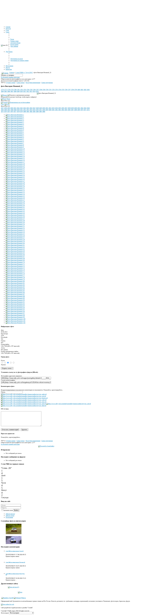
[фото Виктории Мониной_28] (15, 183)
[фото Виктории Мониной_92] (15, 304)
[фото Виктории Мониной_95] (15, 309)
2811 (24, 91)
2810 (21, 91)
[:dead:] (23, 405)
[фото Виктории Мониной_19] (15, 166)
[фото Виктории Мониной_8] (15, 128)
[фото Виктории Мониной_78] (15, 277)
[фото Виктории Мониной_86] (15, 292)
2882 (31, 111)
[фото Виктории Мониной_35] (15, 196)
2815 (37, 91)
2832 (50, 108)
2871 (85, 110)
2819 (8, 108)
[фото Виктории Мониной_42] (15, 209)
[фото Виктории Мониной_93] (15, 306)
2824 (24, 108)
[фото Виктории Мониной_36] (15, 198)
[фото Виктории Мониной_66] (15, 255)
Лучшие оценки (10, 82)
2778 (8, 90)
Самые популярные (47, 82)
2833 (53, 108)
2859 (46, 110)
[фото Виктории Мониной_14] (15, 156)
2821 (15, 108)
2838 (69, 108)
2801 (81, 90)
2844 (88, 108)
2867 (72, 110)
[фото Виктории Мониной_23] (15, 173)
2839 (72, 108)
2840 (75, 108)
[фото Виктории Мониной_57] (15, 237)
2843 (85, 108)
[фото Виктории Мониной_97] (15, 313)
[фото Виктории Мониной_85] (15, 290)
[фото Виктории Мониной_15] (15, 158)
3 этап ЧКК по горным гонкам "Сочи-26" (15, 551)
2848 (11, 110)
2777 (5, 90)
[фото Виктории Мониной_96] (15, 311)
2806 (8, 91)
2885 (40, 111)
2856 (37, 110)
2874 (5, 111)
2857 (40, 110)
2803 (88, 90)
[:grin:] (24, 398)
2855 (34, 110)
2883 (34, 111)
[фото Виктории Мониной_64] (15, 251)
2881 (27, 111)
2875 (8, 111)
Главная (11, 72)
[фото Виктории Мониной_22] (15, 171)
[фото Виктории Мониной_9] (15, 130)
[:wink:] (23, 400)
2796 (66, 90)
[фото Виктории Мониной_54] (15, 232)
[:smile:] (24, 394)
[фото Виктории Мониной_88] (15, 296)
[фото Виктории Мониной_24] (15, 175)
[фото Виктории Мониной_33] (15, 192)
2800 (78, 90)
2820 (11, 108)
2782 (21, 90)
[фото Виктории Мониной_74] (15, 270)
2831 (46, 108)
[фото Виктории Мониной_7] (15, 126)
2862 (56, 110)
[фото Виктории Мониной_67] (15, 256)
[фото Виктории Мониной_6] (15, 124)
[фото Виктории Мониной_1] (15, 115)
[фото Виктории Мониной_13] (15, 154)
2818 (5, 108)
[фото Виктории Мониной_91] (15, 302)
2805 (5, 91)
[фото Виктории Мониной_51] (15, 226)
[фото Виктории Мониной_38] (15, 202)
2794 (59, 90)
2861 (53, 110)
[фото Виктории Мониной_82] (15, 285)
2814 (34, 91)
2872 (88, 110)
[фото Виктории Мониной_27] (15, 181)
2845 (2, 110)
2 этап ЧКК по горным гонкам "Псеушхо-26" (15, 562)
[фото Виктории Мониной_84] (15, 289)
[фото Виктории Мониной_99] (15, 317)
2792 (53, 90)
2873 (2, 111)
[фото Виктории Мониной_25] (15, 177)
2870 (81, 110)
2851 (21, 110)
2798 (72, 90)
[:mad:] (23, 404)
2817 (2, 108)
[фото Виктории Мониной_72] (15, 266)
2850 (18, 110)
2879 (21, 111)
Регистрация (9, 517)
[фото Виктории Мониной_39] (15, 203)
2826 (31, 108)
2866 (69, 110)
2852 (24, 110)
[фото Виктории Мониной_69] (15, 260)
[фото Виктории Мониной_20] (15, 168)
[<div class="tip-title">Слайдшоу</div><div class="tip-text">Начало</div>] (4, 95)
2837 (66, 108)
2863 (59, 110)
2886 (43, 111)
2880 (24, 111)
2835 (59, 108)
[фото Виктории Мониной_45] (15, 215)
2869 (78, 110)
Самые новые (21, 82)
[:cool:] (23, 396)
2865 (66, 110)
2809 (18, 91)
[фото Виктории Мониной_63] (15, 249)
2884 (37, 111)
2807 (11, 91)
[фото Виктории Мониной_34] (15, 194)
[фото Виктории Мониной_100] (15, 319)
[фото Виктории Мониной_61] (15, 245)
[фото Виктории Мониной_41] (15, 207)
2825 (27, 108)
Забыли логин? (10, 515)
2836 (62, 108)
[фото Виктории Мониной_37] (15, 200)
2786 (34, 90)
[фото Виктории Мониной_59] (15, 241)
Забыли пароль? (10, 514)
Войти (16, 510)
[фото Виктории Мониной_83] (15, 287)
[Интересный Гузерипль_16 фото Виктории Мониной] (13, 534)
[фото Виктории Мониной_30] (15, 186)
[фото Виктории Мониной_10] (15, 149)
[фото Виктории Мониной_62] (15, 247)
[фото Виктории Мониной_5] (15, 122)
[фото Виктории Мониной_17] (15, 162)
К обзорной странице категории (10, 77)
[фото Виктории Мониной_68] (15, 258)
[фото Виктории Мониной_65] (15, 253)
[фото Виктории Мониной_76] (15, 273)
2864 (62, 110)
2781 (18, 90)
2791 (50, 90)
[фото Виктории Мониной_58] (15, 239)
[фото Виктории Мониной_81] (15, 283)
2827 (34, 108)
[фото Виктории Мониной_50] (15, 224)
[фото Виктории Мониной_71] (15, 264)
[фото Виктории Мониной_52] (15, 228)
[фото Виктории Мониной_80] (15, 281)
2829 (40, 108)
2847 (8, 110)
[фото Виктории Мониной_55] (15, 234)
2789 (43, 90)
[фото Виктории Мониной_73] (15, 268)
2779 (11, 90)
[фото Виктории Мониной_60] (15, 243)
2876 (11, 111)
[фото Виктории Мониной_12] (15, 152)
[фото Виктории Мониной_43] (15, 211)
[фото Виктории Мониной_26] (15, 179)
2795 (62, 90)
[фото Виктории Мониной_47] (15, 219)
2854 (31, 110)
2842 (81, 108)
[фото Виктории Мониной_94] (15, 307)
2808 (15, 91)
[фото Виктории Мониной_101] (15, 321)
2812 (27, 91)
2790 (46, 90)
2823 (21, 108)
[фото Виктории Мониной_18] (15, 164)
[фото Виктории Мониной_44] (15, 213)
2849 (15, 110)
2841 (78, 108)
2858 (43, 110)
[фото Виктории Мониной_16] (15, 160)
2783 (24, 90)
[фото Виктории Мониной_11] (15, 151)
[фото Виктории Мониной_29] (15, 185)
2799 (75, 90)
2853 (27, 110)
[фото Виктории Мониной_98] (15, 315)
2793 (56, 90)
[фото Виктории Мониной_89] (15, 298)
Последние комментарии (33, 82)
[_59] (13, 545)
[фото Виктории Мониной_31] (15, 188)
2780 (15, 90)
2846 (5, 110)
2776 (2, 90)
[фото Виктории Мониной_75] (15, 272)
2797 (69, 90)
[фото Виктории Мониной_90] (15, 300)
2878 (18, 111)
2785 (31, 90)
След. (2, 104)
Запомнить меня (8, 510)
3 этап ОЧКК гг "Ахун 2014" (24, 72)
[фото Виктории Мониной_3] (15, 118)
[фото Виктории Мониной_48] (15, 220)
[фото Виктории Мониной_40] (15, 205)
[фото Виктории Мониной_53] (15, 230)
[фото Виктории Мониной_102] (15, 323)
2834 (56, 108)
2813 (31, 91)
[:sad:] (68, 404)
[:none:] (23, 402)
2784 (27, 90)
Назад (8, 99)
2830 (43, 108)
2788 (40, 90)
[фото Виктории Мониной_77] (15, 275)
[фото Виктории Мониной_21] (15, 169)
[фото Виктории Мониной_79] (15, 279)
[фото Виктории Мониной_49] (15, 222)
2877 (15, 111)
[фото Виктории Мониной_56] (15, 236)
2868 (75, 110)
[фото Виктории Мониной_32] (15, 190)
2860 (50, 110)
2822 (18, 108)
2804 (2, 91)
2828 (37, 108)
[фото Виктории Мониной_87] (15, 294)
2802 (85, 90)
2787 (37, 90)
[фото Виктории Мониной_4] (15, 120)
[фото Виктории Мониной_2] (15, 116)
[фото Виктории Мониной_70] (15, 262)
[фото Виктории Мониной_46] (15, 217)
